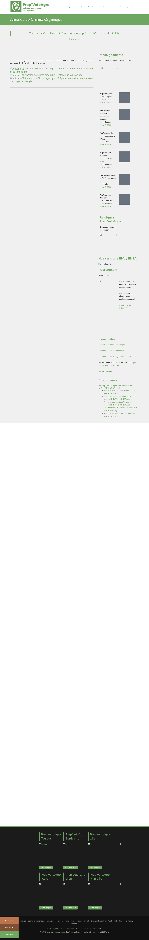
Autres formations (105, 371)
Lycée (76, 7)
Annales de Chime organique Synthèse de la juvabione (53, 75)
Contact (135, 7)
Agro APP (117, 7)
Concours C (107, 7)
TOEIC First (104, 365)
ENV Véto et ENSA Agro (120, 399)
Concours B (96, 7)
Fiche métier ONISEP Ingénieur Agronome (114, 357)
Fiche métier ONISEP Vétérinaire (111, 351)
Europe (126, 7)
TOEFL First (115, 365)
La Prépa (68, 7)
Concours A (84, 7)
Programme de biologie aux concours (118, 408)
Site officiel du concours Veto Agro (111, 345)
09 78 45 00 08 (105, 102)
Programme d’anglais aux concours (118, 413)
